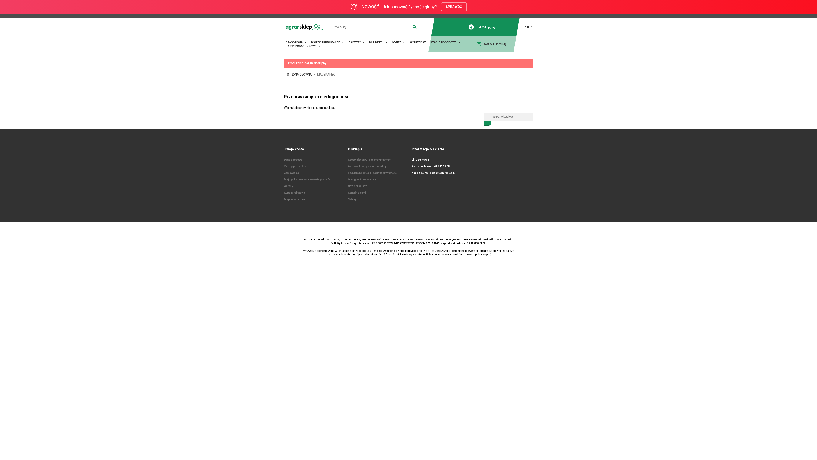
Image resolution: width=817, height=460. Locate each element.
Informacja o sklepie (428, 149)
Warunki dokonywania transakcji (367, 166)
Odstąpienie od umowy (362, 179)
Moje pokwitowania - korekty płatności (307, 179)
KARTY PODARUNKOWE (301, 46)
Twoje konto (294, 149)
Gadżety (355, 42)
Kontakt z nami (357, 192)
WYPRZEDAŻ (418, 42)
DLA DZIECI (376, 42)
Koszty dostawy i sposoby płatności (369, 159)
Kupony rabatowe (294, 192)
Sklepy (352, 199)
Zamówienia (291, 172)
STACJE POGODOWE (443, 42)
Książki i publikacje (326, 42)
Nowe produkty (357, 186)
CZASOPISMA (294, 42)
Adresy (288, 186)
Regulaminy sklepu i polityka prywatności (372, 172)
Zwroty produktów (295, 166)
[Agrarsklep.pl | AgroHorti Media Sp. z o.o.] (304, 27)
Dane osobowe (293, 159)
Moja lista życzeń (294, 199)
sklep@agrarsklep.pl (442, 172)
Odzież (397, 42)
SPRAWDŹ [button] (454, 7)
